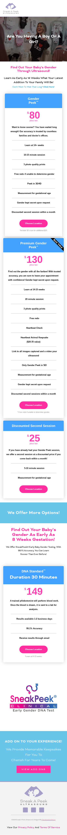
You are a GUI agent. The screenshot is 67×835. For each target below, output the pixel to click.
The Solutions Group (48, 820)
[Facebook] (25, 810)
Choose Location (33, 223)
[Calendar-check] (41, 810)
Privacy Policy (25, 827)
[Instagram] (33, 810)
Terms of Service (50, 827)
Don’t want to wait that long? (33, 87)
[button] (62, 8)
